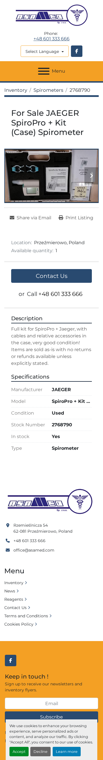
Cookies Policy (18, 624)
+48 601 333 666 (51, 39)
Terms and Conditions (26, 615)
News (9, 591)
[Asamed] (51, 501)
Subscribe (51, 717)
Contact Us (52, 275)
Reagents (13, 599)
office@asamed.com (33, 550)
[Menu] (43, 71)
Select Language (42, 51)
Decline (40, 751)
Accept (19, 751)
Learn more (67, 751)
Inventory (13, 582)
